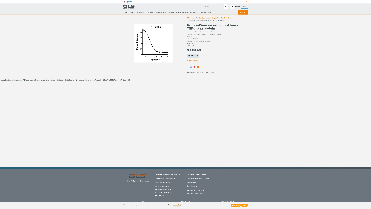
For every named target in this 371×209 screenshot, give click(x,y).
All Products (191, 18)
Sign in (245, 7)
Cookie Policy (176, 205)
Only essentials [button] (235, 205)
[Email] (198, 67)
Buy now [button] (206, 56)
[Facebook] (188, 67)
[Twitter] (191, 67)
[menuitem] (125, 12)
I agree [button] (244, 205)
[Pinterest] (195, 67)
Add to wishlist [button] (194, 60)
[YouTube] (246, 1)
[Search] (226, 6)
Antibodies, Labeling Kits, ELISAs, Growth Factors (214, 18)
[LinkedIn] (243, 1)
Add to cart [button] (194, 56)
